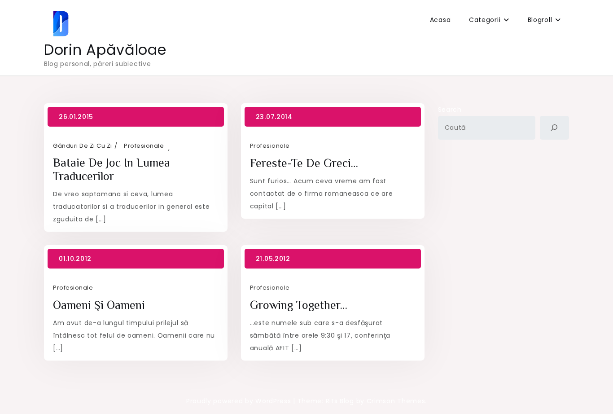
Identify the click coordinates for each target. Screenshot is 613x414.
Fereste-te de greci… (304, 163)
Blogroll (540, 19)
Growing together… (298, 305)
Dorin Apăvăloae (105, 50)
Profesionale (144, 145)
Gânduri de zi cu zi (82, 145)
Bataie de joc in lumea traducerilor (111, 169)
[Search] (554, 128)
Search (450, 109)
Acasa (440, 19)
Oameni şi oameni (99, 305)
